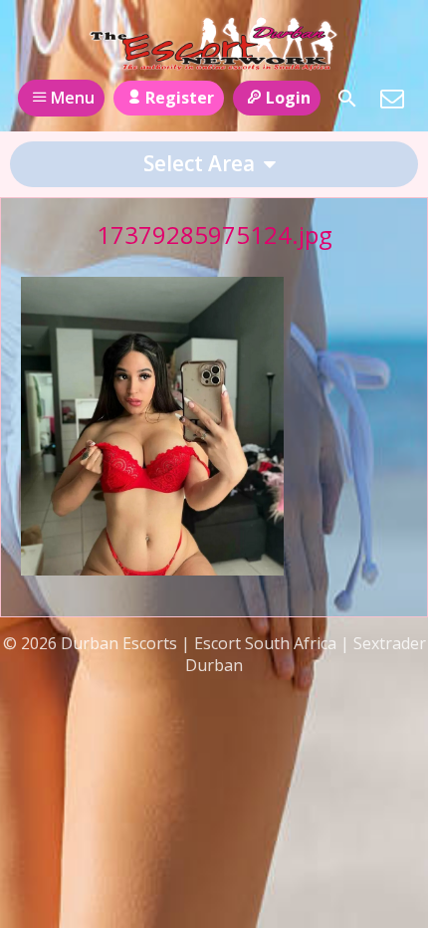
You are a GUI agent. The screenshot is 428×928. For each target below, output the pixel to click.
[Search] (347, 98)
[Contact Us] (392, 98)
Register (179, 98)
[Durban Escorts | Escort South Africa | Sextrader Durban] (213, 43)
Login (288, 98)
